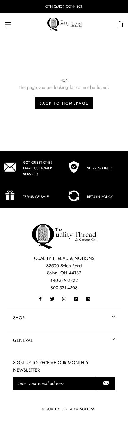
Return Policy (100, 196)
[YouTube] (76, 298)
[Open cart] (120, 24)
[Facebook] (40, 298)
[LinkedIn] (88, 298)
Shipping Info (99, 168)
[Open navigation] (8, 24)
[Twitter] (52, 298)
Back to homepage (64, 103)
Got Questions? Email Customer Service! (38, 168)
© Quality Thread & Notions (68, 409)
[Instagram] (64, 298)
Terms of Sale (36, 196)
